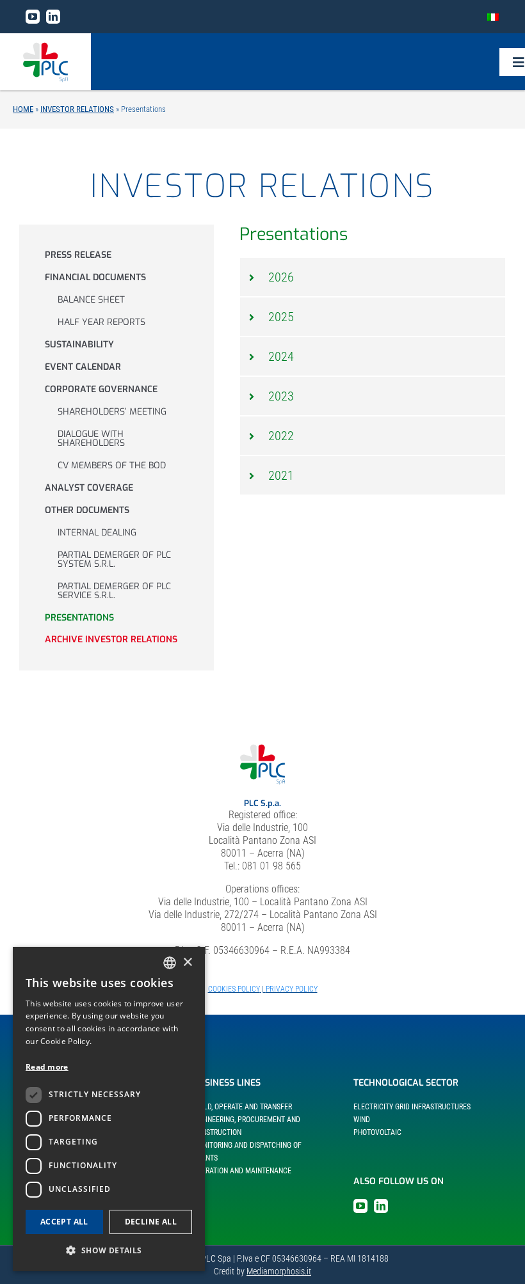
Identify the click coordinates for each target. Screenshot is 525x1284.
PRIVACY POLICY (292, 989)
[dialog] (109, 1109)
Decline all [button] (151, 1221)
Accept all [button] (64, 1221)
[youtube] (33, 17)
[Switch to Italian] (493, 17)
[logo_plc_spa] (45, 47)
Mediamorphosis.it (278, 1271)
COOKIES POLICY (234, 989)
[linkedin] (53, 17)
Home (23, 109)
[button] (372, 277)
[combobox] (169, 962)
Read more (47, 1066)
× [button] (187, 962)
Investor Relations (77, 109)
